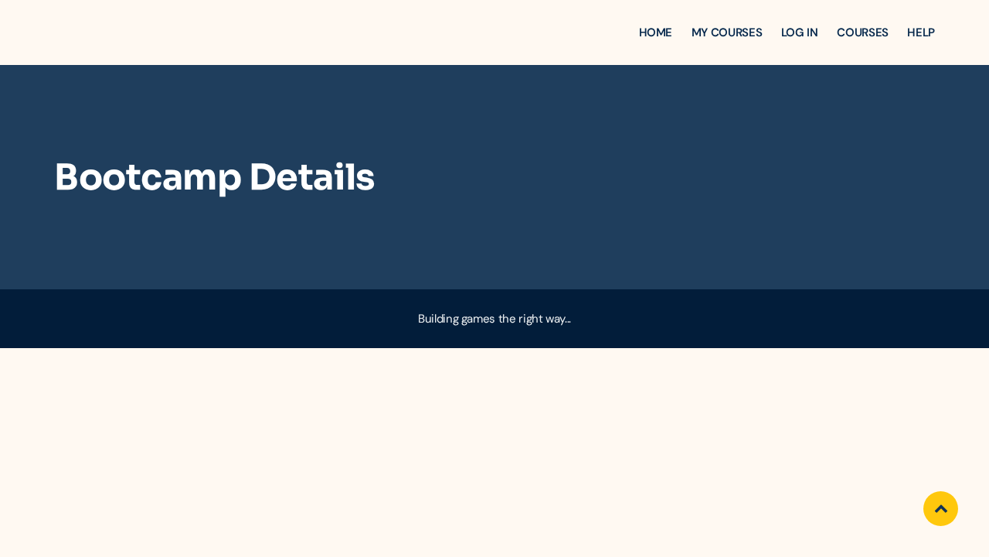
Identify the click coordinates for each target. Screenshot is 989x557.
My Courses (727, 32)
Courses (862, 32)
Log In (799, 32)
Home (656, 32)
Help (921, 32)
